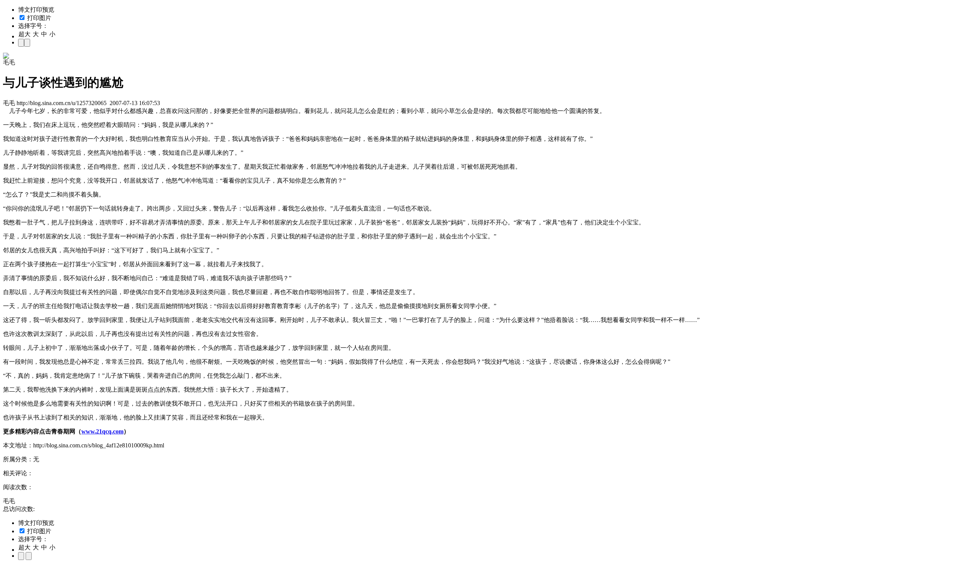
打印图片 (38, 18)
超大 (24, 34)
